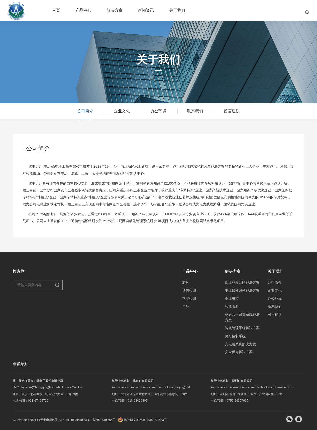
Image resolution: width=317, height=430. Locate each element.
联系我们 (195, 111)
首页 (56, 10)
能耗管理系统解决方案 (242, 328)
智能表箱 (232, 306)
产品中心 (83, 10)
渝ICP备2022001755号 (100, 420)
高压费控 (232, 298)
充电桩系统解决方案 (240, 344)
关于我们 (177, 10)
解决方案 (115, 10)
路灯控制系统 (235, 336)
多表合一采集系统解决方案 (242, 317)
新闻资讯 (146, 10)
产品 (185, 306)
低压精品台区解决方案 (242, 282)
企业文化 (122, 111)
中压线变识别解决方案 (242, 290)
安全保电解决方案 (239, 352)
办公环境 (158, 111)
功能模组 (189, 298)
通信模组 (189, 290)
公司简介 (85, 111)
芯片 (185, 282)
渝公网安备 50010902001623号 (145, 420)
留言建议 (232, 111)
